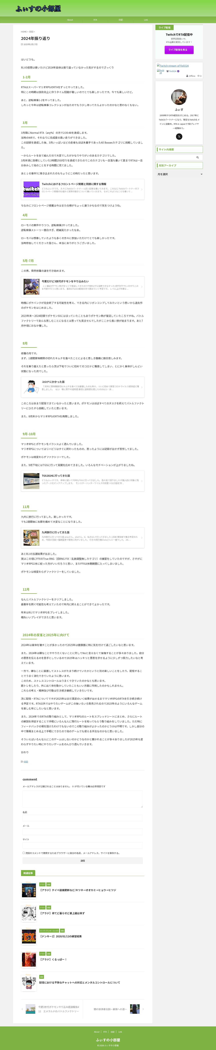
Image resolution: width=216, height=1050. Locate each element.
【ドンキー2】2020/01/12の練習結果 (60, 936)
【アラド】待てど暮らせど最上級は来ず (62, 913)
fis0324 (172, 71)
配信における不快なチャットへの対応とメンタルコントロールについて (79, 982)
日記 (121, 19)
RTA (95, 19)
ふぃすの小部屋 (108, 1039)
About (70, 19)
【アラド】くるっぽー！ (53, 959)
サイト (26, 839)
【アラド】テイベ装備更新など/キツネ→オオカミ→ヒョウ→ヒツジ (77, 890)
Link (146, 19)
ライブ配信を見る (177, 49)
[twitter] (179, 136)
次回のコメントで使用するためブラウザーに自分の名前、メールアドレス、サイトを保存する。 (73, 853)
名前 (25, 812)
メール (26, 825)
